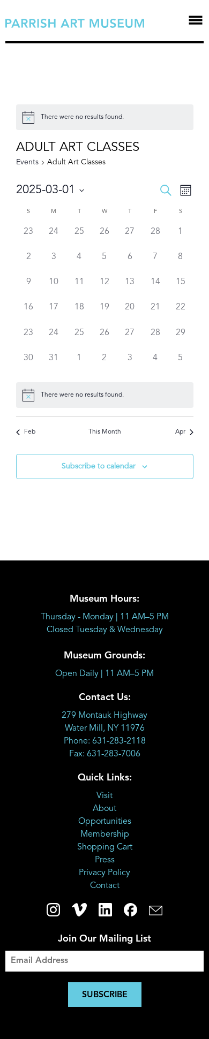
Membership (104, 834)
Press (105, 860)
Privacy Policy (104, 873)
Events (27, 162)
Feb (29, 432)
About (104, 809)
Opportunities (104, 821)
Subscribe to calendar (99, 466)
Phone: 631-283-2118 (105, 741)
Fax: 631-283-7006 (104, 754)
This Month (104, 432)
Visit (104, 796)
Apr (180, 432)
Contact (105, 886)
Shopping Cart (104, 847)
